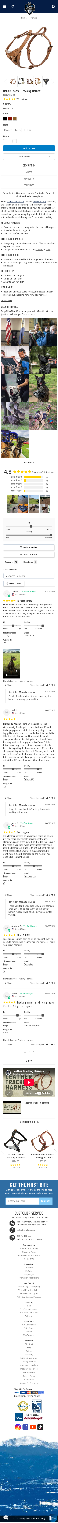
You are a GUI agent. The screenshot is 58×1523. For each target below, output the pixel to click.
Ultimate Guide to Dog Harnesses (29, 291)
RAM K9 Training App (29, 1358)
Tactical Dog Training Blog (29, 1286)
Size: (5, 124)
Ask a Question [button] (30, 554)
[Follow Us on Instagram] (18, 1427)
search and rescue (15, 201)
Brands (29, 1331)
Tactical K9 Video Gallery (29, 1290)
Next (53, 81)
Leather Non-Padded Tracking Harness (42, 1156)
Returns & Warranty (29, 1248)
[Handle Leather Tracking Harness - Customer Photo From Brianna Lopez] (34, 499)
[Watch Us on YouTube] (32, 1427)
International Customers (29, 1255)
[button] (48, 685)
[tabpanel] (12, 81)
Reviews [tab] (8, 562)
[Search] (13, 6)
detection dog (39, 201)
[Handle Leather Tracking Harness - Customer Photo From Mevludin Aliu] (23, 508)
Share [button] (9, 685)
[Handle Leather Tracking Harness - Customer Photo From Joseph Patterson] (12, 508)
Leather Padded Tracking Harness (15, 1156)
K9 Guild (29, 1271)
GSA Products (29, 1335)
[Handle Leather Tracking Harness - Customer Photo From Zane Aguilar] (23, 499)
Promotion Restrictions (29, 1278)
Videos (29, 172)
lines (48, 249)
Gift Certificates (29, 1324)
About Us (29, 1344)
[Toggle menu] (4, 6)
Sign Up (45, 1201)
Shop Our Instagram (29, 1293)
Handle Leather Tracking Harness (18, 681)
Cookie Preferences (29, 1383)
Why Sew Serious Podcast (29, 1297)
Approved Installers (29, 1365)
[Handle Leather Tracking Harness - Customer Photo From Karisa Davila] (12, 499)
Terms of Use (29, 1372)
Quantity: (8, 136)
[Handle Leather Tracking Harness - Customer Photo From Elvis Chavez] (45, 508)
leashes (39, 249)
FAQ (29, 1347)
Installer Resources (29, 1369)
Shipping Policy (29, 1252)
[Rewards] (53, 1518)
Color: (6, 113)
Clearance (29, 1267)
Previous (5, 81)
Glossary (29, 1354)
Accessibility (29, 1379)
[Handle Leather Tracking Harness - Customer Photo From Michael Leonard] (45, 499)
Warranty (29, 178)
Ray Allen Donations (29, 1312)
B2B (29, 1306)
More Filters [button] (15, 583)
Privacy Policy (29, 1376)
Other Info (29, 185)
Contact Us (29, 1259)
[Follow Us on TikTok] (40, 1427)
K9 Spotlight (29, 1274)
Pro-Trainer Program (29, 1309)
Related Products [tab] (29, 1122)
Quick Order (29, 1328)
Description (29, 165)
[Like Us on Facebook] (25, 1427)
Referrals (29, 1316)
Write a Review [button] (30, 547)
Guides (29, 1351)
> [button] (39, 1051)
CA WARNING (6, 300)
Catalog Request (29, 1361)
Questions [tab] (28, 562)
